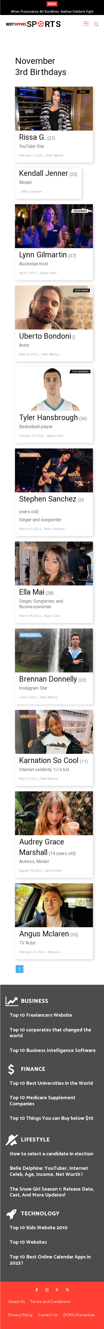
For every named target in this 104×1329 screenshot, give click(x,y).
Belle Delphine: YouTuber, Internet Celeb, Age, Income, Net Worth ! (49, 1171)
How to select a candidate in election (51, 1154)
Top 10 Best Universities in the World (51, 1083)
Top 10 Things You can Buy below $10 (51, 1118)
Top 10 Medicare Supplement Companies (42, 1101)
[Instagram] (47, 1290)
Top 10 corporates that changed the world (50, 1033)
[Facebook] (37, 1290)
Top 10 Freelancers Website (41, 1015)
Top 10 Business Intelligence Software (53, 1050)
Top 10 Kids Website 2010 (39, 1228)
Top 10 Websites (28, 1242)
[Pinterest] (57, 1290)
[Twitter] (67, 1290)
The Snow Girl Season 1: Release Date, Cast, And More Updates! (52, 1192)
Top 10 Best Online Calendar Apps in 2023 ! (50, 1260)
